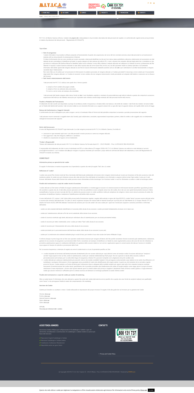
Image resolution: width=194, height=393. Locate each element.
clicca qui (47, 294)
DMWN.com (131, 372)
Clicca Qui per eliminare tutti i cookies (50, 309)
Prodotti (104, 13)
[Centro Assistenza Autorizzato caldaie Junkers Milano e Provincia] (126, 335)
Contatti (142, 13)
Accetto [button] (151, 390)
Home (41, 16)
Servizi (83, 13)
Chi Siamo (65, 13)
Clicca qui (143, 390)
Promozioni (124, 13)
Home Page (46, 13)
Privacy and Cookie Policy (107, 354)
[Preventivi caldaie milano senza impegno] (106, 6)
